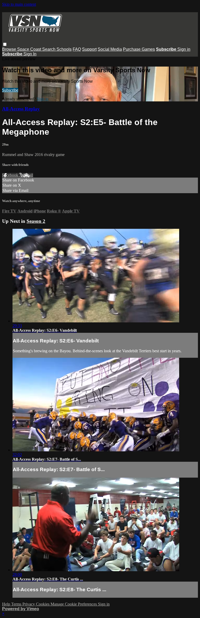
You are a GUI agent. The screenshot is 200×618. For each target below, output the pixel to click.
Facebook (10, 175)
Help (6, 604)
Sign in (183, 49)
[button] (5, 44)
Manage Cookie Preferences (74, 604)
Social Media (110, 49)
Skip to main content (19, 4)
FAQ (77, 49)
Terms (16, 604)
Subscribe (10, 90)
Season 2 (36, 221)
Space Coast (29, 49)
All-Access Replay (21, 109)
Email (28, 175)
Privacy (29, 604)
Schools (64, 49)
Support (89, 49)
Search (49, 49)
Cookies (43, 604)
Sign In (29, 54)
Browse (9, 49)
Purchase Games (139, 49)
